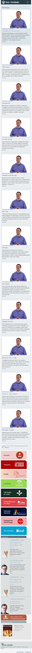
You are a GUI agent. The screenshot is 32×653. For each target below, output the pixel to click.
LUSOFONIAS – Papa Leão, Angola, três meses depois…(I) (17, 579)
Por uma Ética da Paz (16, 560)
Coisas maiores (5, 284)
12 (21, 446)
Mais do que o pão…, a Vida (9, 358)
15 (27, 446)
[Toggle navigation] (27, 2)
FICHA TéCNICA (20, 652)
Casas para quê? (6, 103)
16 (2, 447)
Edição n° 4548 (18, 625)
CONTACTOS (28, 652)
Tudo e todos (5, 211)
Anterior (4, 446)
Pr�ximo (7, 447)
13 (23, 446)
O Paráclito (5, 247)
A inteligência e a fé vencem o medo (11, 31)
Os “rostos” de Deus (7, 139)
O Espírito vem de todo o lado (9, 175)
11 (20, 446)
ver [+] (4, 41)
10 (18, 446)
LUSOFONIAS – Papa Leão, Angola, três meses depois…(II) (17, 542)
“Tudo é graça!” (6, 67)
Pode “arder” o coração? (8, 430)
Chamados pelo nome (7, 321)
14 (25, 446)
